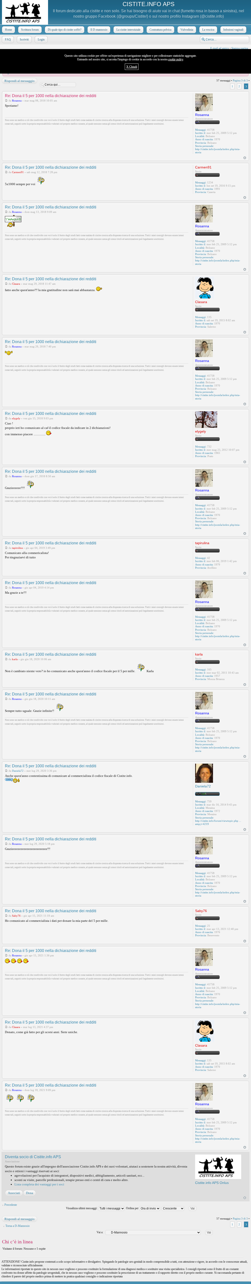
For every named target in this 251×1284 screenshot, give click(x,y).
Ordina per (132, 1208)
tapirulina (17, 547)
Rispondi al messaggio (19, 81)
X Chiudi (131, 66)
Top (244, 157)
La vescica (208, 29)
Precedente (10, 1205)
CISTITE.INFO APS (149, 4)
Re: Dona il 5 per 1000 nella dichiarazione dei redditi (50, 96)
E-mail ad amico (219, 48)
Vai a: (100, 1232)
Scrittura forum (30, 29)
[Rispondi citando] (181, 95)
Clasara (16, 283)
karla (15, 659)
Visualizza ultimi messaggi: (82, 1208)
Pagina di (240, 80)
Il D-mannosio (98, 29)
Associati (14, 1193)
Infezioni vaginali (233, 29)
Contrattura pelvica (160, 29)
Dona (29, 1193)
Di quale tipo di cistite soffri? (64, 29)
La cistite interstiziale (128, 29)
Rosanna (17, 100)
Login (41, 39)
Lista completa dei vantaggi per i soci (39, 1184)
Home (8, 29)
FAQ (8, 39)
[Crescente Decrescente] (181, 1208)
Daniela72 (18, 770)
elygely (16, 418)
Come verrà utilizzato (183, 1281)
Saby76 (16, 915)
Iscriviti (24, 39)
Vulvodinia (186, 29)
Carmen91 (18, 172)
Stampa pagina (239, 48)
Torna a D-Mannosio (17, 1226)
